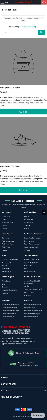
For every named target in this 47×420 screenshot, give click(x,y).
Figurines (5, 293)
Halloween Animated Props (11, 311)
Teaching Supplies (31, 255)
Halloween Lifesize (8, 317)
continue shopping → (30, 27)
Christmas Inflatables (31, 317)
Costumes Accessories (31, 247)
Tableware (5, 238)
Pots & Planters (29, 292)
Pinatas (4, 250)
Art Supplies (6, 212)
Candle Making (29, 219)
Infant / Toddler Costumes (32, 238)
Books (26, 268)
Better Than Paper (30, 271)
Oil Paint (4, 219)
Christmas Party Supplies (32, 314)
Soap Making (28, 222)
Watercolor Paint (7, 222)
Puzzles (4, 265)
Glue (3, 284)
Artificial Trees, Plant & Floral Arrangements (33, 282)
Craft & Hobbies (30, 212)
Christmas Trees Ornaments (33, 311)
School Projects (8, 277)
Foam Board (6, 281)
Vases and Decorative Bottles (33, 289)
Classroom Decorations (31, 259)
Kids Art (26, 228)
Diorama (5, 287)
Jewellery (27, 225)
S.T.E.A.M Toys (7, 262)
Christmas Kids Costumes (32, 304)
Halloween (6, 300)
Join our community (11, 397)
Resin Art (27, 216)
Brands (4, 378)
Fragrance (27, 295)
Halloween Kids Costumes (10, 304)
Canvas (4, 225)
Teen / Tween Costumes (32, 244)
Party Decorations (8, 244)
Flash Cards (28, 265)
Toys (4, 255)
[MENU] (1, 2)
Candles (27, 286)
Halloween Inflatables (9, 314)
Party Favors (6, 247)
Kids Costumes (29, 241)
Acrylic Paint (6, 216)
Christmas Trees (29, 307)
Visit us (5, 391)
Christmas (28, 300)
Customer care (8, 384)
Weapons (27, 250)
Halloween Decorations (9, 307)
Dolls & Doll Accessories (10, 259)
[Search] (38, 2)
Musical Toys (6, 271)
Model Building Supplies (9, 290)
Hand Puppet (6, 268)
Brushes (4, 228)
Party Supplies (7, 234)
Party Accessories (8, 241)
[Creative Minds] (23, 2)
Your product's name (10, 87)
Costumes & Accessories (34, 234)
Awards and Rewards (31, 262)
